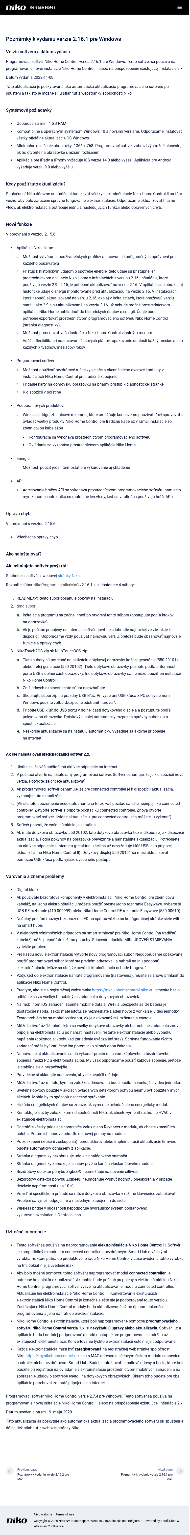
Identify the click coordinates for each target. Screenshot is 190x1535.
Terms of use (65, 1514)
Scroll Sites (168, 1521)
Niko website (43, 1514)
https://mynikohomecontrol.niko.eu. (123, 990)
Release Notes (42, 7)
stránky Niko (69, 575)
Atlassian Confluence (49, 1526)
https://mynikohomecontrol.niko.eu (56, 1355)
